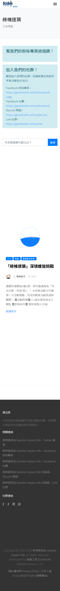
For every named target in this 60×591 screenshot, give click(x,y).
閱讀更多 (11, 311)
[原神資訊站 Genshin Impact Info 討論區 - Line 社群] (19, 504)
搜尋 (52, 142)
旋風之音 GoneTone (38, 559)
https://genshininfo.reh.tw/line (24, 124)
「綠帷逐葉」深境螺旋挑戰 (30, 266)
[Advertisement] (30, 183)
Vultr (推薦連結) (38, 575)
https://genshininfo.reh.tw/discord (26, 115)
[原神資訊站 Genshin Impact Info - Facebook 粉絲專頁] (4, 504)
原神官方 (20, 276)
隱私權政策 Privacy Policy (23, 571)
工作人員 (46, 571)
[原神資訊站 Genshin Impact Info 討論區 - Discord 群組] (13, 504)
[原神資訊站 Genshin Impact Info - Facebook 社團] (8, 504)
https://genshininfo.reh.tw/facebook (28, 106)
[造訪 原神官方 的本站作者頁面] (8, 278)
